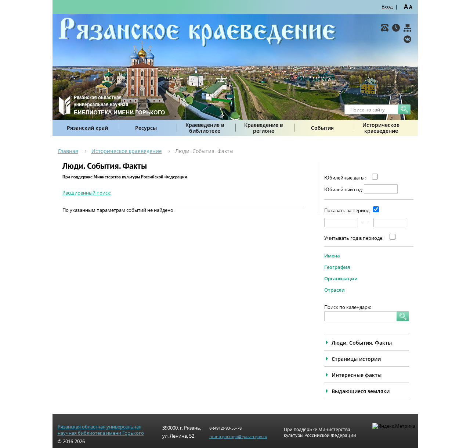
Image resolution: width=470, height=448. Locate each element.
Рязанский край (87, 127)
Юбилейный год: (343, 189)
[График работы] (396, 28)
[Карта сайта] (407, 28)
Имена (332, 255)
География (337, 267)
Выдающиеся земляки (361, 391)
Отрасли (334, 290)
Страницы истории (356, 358)
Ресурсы (146, 127)
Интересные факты (357, 374)
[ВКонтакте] (407, 39)
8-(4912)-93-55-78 (225, 428)
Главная (68, 150)
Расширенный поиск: (86, 192)
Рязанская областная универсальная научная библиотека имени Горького (101, 430)
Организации (341, 278)
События (322, 127)
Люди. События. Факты (362, 342)
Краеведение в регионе (263, 127)
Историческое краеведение (381, 127)
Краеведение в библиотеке (204, 127)
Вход (387, 6)
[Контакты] (384, 28)
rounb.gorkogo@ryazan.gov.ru (238, 436)
